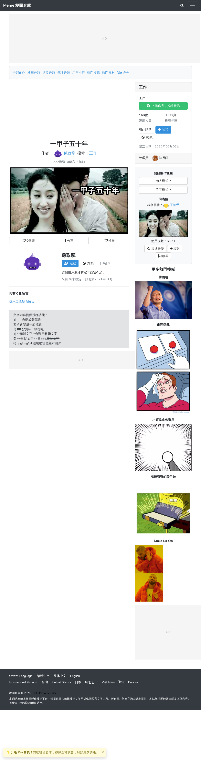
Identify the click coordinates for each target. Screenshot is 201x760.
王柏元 (174, 205)
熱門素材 (108, 72)
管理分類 (63, 72)
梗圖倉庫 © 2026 (19, 693)
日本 (78, 682)
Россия (133, 682)
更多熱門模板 (163, 269)
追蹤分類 (48, 72)
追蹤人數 (145, 120)
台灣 (45, 682)
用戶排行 (78, 72)
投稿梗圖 (171, 120)
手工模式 (163, 190)
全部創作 (19, 72)
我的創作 (123, 72)
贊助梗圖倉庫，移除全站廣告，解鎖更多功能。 (52, 752)
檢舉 (111, 241)
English (75, 676)
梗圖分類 (33, 72)
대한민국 (91, 682)
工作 (93, 153)
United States (61, 682)
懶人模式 (163, 181)
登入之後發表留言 (21, 301)
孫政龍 (69, 153)
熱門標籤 (93, 72)
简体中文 (60, 676)
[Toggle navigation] (192, 5)
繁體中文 (43, 676)
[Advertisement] (69, 109)
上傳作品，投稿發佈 (165, 106)
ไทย (121, 682)
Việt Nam (108, 682)
